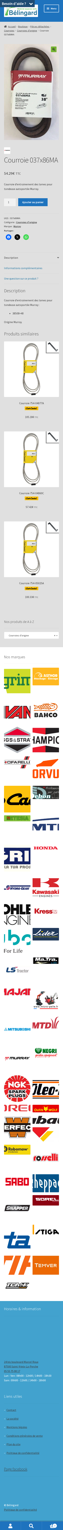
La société (12, 1418)
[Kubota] (17, 941)
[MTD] (46, 1023)
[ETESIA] (17, 818)
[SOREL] (46, 1200)
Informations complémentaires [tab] (23, 268)
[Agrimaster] (17, 681)
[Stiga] (46, 1230)
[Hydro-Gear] (17, 887)
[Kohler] (17, 914)
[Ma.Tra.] (46, 960)
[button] (54, 49)
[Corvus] (46, 769)
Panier (48, 1524)
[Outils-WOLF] (46, 1108)
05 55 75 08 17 (12, 1371)
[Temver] (46, 1265)
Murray (17, 226)
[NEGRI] (46, 1052)
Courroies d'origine (27, 30)
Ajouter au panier (33, 202)
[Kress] (46, 911)
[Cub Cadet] (17, 799)
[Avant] (17, 710)
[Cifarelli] (17, 762)
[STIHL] (17, 1265)
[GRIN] (17, 858)
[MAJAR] (17, 992)
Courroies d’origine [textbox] (30, 635)
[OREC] (17, 1108)
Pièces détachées (39, 26)
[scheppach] (46, 1183)
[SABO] (17, 1181)
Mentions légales (16, 1427)
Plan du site (13, 1444)
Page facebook (15, 1469)
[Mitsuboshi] (17, 1030)
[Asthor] (46, 676)
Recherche (31, 1526)
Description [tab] (11, 257)
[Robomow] (17, 1150)
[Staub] (17, 1237)
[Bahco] (46, 710)
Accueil (12, 26)
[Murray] (17, 1059)
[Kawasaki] (46, 887)
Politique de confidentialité (22, 1453)
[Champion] (46, 740)
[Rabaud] (46, 1128)
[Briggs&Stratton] (17, 740)
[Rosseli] (46, 1158)
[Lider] (46, 934)
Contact (11, 1410)
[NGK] (17, 1088)
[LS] (17, 970)
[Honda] (46, 848)
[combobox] (31, 635)
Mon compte (10, 1526)
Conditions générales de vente (24, 1436)
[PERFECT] (17, 1127)
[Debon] (46, 792)
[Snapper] (17, 1208)
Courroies (9, 30)
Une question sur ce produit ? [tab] (21, 278)
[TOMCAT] (17, 1286)
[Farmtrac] (46, 828)
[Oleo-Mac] (46, 1087)
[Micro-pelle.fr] (46, 1000)
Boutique (23, 26)
